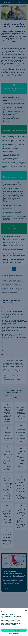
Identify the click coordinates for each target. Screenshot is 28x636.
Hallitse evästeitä (13, 633)
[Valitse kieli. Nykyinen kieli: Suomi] (26, 610)
